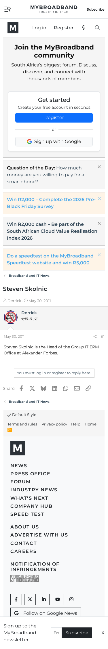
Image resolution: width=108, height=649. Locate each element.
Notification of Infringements (35, 566)
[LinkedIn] (44, 599)
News (18, 465)
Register (54, 117)
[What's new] (84, 28)
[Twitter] (30, 599)
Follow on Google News (50, 613)
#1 (102, 336)
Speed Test (27, 514)
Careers (23, 551)
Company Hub (31, 506)
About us (24, 527)
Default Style (23, 414)
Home (90, 424)
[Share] (95, 336)
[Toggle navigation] (7, 9)
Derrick (14, 300)
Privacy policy (54, 424)
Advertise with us (39, 535)
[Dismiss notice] (98, 168)
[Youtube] (57, 599)
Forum (20, 481)
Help (75, 424)
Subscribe (76, 632)
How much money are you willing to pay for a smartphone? (45, 174)
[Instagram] (71, 599)
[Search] (97, 28)
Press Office (30, 473)
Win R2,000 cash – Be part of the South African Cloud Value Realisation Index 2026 (52, 231)
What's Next (29, 498)
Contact (23, 543)
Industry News (34, 490)
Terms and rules (22, 424)
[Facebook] (16, 599)
